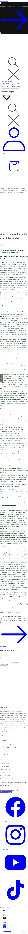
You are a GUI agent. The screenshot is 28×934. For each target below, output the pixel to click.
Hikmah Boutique (4, 763)
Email (16, 656)
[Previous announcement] (0, 3)
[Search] (14, 68)
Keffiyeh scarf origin (7, 562)
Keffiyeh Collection (11, 616)
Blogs (4, 740)
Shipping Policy (7, 744)
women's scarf (15, 583)
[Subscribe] (17, 790)
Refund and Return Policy (9, 747)
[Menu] (3, 52)
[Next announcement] (0, 33)
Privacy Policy (6, 751)
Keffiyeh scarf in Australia (9, 505)
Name (16, 654)
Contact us (5, 754)
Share (3, 244)
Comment (16, 662)
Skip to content (4, 1)
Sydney (8, 546)
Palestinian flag (18, 604)
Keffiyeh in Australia (5, 535)
